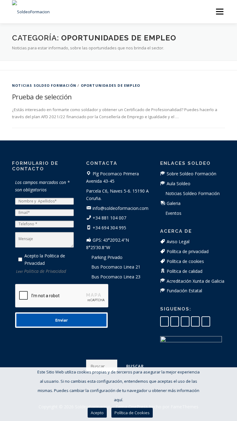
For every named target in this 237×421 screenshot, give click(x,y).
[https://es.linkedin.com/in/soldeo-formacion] (164, 321)
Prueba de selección (42, 96)
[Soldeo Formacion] (206, 321)
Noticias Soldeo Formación (44, 85)
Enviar (61, 320)
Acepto (97, 412)
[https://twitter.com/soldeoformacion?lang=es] (195, 321)
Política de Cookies (132, 412)
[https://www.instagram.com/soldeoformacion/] (185, 321)
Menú (219, 11)
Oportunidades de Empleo (110, 85)
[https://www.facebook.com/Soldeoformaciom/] (174, 321)
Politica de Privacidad (45, 271)
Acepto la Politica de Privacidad (44, 259)
